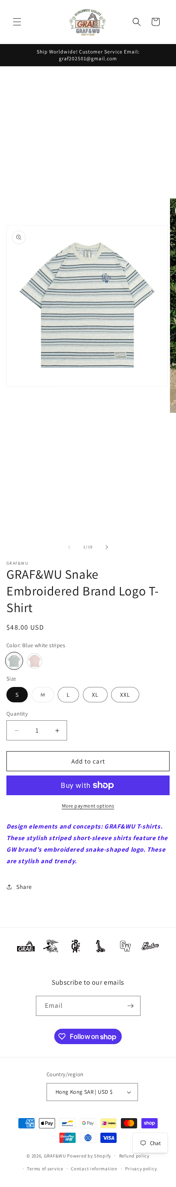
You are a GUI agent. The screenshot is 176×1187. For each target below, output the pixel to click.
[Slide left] (69, 547)
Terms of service (45, 1169)
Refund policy (134, 1156)
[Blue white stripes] (14, 661)
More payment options (88, 805)
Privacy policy (141, 1169)
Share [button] (24, 887)
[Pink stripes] (34, 661)
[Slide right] (106, 547)
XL (95, 695)
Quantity (17, 713)
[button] (17, 21)
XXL (125, 695)
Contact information (94, 1169)
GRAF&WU (55, 1155)
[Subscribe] (130, 1006)
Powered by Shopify (89, 1155)
